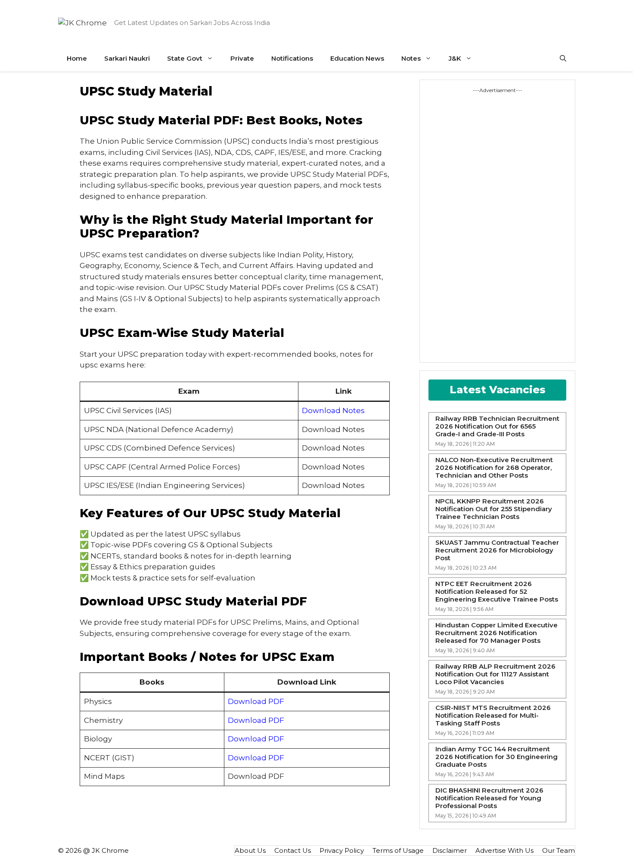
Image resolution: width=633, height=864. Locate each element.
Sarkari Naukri (127, 58)
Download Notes (333, 410)
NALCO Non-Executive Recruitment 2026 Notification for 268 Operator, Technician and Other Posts (494, 467)
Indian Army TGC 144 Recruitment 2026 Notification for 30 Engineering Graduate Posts (496, 756)
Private (242, 58)
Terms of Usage (398, 850)
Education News (357, 58)
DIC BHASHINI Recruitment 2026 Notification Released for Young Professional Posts (489, 798)
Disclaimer (449, 850)
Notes (411, 58)
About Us (250, 850)
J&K (455, 58)
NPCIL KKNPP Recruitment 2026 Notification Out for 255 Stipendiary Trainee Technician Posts (493, 509)
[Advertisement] (460, 223)
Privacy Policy (342, 850)
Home (77, 58)
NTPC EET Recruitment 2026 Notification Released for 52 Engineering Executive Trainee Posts (496, 591)
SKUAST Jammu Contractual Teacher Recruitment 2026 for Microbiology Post (497, 550)
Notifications (292, 58)
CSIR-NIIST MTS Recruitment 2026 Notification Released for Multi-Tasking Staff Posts (493, 715)
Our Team (558, 850)
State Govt (184, 58)
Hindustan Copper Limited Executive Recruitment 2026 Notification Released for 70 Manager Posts (496, 633)
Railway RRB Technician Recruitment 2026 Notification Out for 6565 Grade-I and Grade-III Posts (497, 426)
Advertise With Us (504, 850)
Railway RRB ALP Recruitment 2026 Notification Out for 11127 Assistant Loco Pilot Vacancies (495, 674)
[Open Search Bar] (563, 58)
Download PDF (256, 701)
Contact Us (292, 850)
